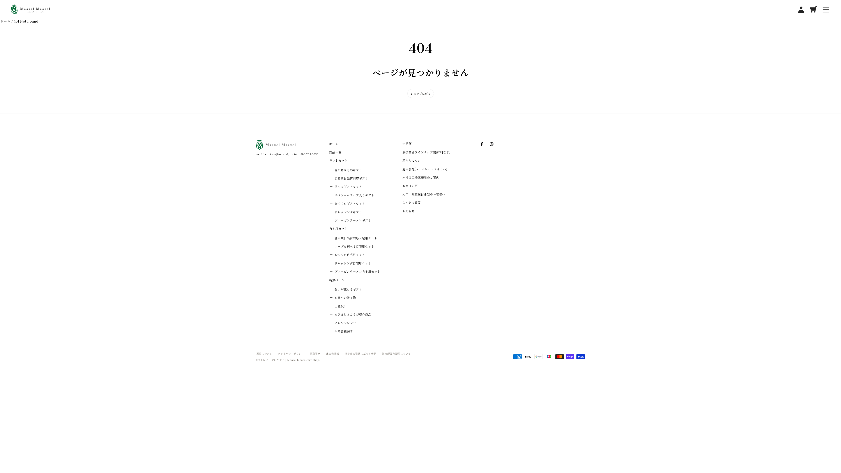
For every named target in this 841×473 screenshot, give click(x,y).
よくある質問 (411, 202)
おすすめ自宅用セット (349, 254)
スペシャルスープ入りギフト (354, 195)
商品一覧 (335, 152)
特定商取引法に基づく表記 (360, 353)
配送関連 (315, 353)
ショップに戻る (421, 94)
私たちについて (413, 160)
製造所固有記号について (396, 353)
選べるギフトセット (348, 186)
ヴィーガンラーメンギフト (352, 220)
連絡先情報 (332, 353)
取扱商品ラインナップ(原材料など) (426, 152)
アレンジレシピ (345, 323)
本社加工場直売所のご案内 (420, 177)
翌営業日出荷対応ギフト (351, 178)
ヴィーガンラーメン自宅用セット (357, 271)
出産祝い (340, 306)
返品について (264, 353)
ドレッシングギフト (348, 212)
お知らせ (408, 211)
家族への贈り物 (345, 297)
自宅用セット (338, 228)
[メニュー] (826, 9)
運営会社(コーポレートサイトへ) (424, 169)
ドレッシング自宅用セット (352, 263)
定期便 (407, 143)
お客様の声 (410, 186)
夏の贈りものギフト (348, 170)
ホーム (5, 21)
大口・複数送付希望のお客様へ (423, 194)
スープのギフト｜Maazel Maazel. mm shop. (293, 360)
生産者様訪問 (343, 331)
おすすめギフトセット (349, 203)
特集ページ (337, 280)
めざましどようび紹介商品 (352, 314)
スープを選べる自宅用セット (354, 246)
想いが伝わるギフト (348, 289)
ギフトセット (338, 160)
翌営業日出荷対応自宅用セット (355, 238)
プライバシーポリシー (291, 353)
